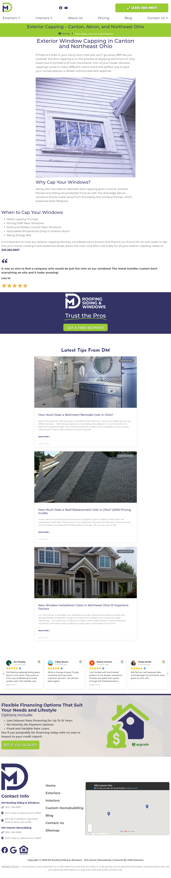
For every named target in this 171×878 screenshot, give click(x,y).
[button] (168, 674)
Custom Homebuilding (64, 808)
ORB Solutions (135, 860)
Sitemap (52, 830)
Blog (128, 18)
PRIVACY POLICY (10, 866)
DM (118, 54)
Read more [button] (11, 685)
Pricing (103, 18)
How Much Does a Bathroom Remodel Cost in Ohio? (75, 414)
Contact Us (55, 823)
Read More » (44, 437)
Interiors (53, 800)
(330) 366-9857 (144, 8)
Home (51, 785)
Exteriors (53, 793)
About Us (75, 18)
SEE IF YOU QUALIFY (20, 745)
